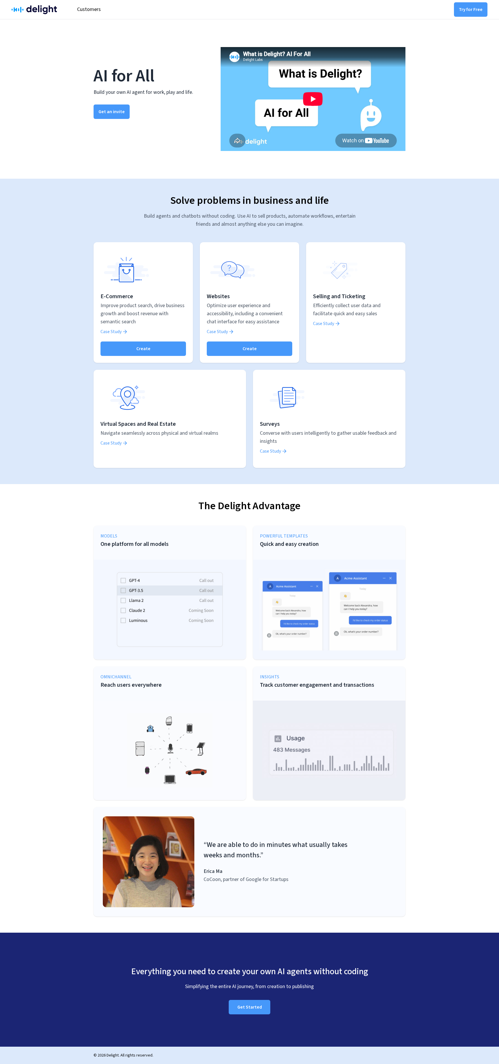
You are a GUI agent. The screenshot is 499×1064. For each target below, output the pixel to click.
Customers (89, 9)
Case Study (111, 331)
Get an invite (111, 112)
